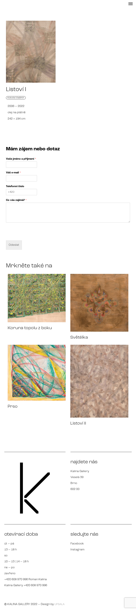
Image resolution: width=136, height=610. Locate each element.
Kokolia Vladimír (15, 98)
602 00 (74, 489)
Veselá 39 (76, 477)
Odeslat (14, 245)
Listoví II (78, 423)
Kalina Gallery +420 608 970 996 (25, 585)
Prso (13, 406)
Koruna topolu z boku (30, 328)
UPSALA (59, 604)
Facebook (77, 543)
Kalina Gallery (79, 471)
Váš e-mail (13, 172)
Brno (73, 483)
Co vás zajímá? (16, 200)
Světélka (79, 337)
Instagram (77, 549)
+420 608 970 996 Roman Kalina (25, 579)
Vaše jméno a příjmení (21, 159)
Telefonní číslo (15, 186)
